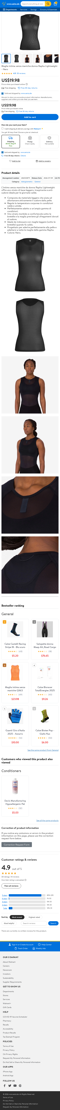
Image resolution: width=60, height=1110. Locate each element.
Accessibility (8, 1028)
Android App (8, 1075)
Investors (6, 974)
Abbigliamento (26, 181)
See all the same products (47, 820)
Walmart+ (7, 1003)
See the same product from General (43, 750)
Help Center (47, 944)
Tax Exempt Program (11, 1036)
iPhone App (7, 1071)
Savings (34, 9)
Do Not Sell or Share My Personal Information (21, 1062)
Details (23, 156)
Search (53, 923)
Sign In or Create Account (22, 944)
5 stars (4, 895)
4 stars (4, 898)
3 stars (4, 902)
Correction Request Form (17, 844)
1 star (5, 908)
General (37, 181)
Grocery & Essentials (48, 9)
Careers (6, 966)
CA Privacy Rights (10, 1054)
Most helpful (9, 923)
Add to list (16, 161)
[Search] (48, 3)
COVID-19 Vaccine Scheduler (15, 1016)
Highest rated (34, 917)
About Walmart (9, 962)
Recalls (6, 1024)
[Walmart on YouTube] (15, 1086)
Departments (11, 9)
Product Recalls (9, 1032)
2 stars (4, 905)
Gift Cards (7, 1007)
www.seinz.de (26, 93)
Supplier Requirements (12, 982)
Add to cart (30, 117)
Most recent (17, 917)
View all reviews (11, 885)
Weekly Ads (41, 948)
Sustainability (8, 978)
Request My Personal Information (16, 1058)
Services (23, 9)
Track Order (23, 948)
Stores (5, 995)
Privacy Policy (9, 1050)
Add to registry (45, 161)
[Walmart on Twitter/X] (9, 1086)
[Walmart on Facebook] (4, 1086)
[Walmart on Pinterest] (20, 1086)
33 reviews (21, 73)
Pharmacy (7, 1020)
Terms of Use (8, 1046)
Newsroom (7, 970)
